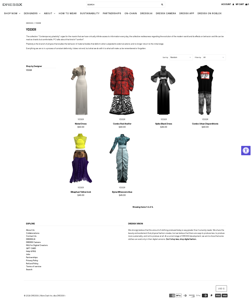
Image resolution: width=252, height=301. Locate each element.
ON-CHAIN (131, 13)
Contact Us (31, 236)
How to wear (68, 13)
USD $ (221, 289)
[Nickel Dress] (81, 90)
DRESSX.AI (146, 13)
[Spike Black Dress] (164, 90)
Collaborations (32, 233)
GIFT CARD (31, 248)
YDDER (29, 70)
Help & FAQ (31, 251)
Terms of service (33, 266)
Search (29, 269)
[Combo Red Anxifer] (122, 90)
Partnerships (112, 13)
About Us (30, 230)
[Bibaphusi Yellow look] (81, 158)
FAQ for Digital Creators (37, 245)
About (48, 13)
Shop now (11, 13)
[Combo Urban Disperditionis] (205, 90)
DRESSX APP (186, 13)
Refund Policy (32, 263)
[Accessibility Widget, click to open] (246, 150)
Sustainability (89, 13)
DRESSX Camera (166, 13)
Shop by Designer (34, 66)
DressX (29, 23)
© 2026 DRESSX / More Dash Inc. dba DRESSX (44, 296)
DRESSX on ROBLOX (210, 13)
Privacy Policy (32, 260)
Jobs (28, 254)
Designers (31, 13)
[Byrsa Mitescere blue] (122, 158)
